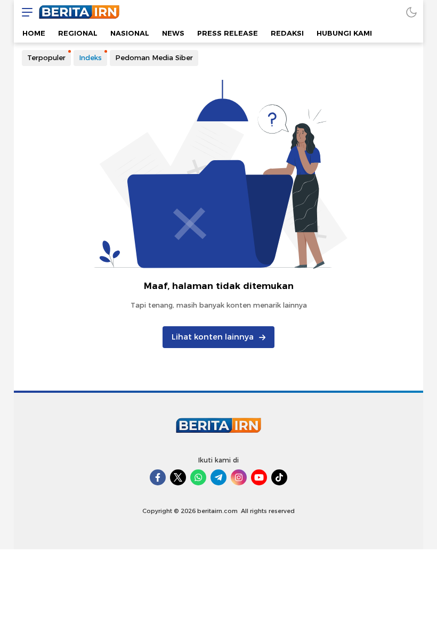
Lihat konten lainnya (213, 337)
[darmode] (411, 12)
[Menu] (24, 12)
